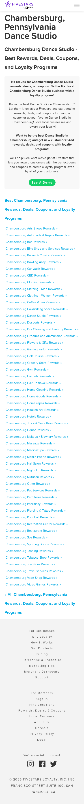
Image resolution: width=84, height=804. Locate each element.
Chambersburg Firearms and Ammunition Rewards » (42, 336)
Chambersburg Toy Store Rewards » (30, 564)
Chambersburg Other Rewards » (28, 483)
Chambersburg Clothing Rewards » (30, 282)
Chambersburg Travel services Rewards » (34, 571)
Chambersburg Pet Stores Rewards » (31, 497)
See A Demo (42, 182)
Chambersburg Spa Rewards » (26, 537)
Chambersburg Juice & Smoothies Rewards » (37, 423)
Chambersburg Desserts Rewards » (30, 322)
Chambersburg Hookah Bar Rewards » (32, 409)
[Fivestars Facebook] (42, 763)
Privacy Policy (42, 734)
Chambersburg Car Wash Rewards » (30, 268)
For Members (42, 693)
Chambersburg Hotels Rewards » (28, 416)
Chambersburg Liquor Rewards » (28, 430)
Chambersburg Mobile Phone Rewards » (33, 457)
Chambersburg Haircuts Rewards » (30, 376)
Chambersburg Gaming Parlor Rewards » (34, 349)
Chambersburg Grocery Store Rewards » (34, 362)
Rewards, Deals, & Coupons (42, 710)
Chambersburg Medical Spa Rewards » (32, 450)
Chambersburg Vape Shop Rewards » (31, 577)
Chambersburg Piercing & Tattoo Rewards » (36, 510)
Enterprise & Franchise (42, 660)
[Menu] (77, 5)
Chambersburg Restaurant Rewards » (31, 530)
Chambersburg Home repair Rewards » (33, 403)
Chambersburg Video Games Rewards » (33, 584)
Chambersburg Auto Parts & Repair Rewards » (37, 235)
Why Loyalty (42, 637)
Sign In (42, 699)
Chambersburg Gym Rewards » (27, 369)
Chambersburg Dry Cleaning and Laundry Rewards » (42, 329)
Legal (42, 740)
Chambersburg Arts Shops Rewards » (32, 228)
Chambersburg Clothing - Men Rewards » (34, 289)
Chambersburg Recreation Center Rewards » (37, 524)
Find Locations (42, 705)
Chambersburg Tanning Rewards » (29, 551)
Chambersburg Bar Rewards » (26, 242)
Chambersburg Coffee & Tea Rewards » (33, 302)
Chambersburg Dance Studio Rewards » (33, 315)
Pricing (42, 654)
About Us (42, 722)
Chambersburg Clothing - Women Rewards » (36, 295)
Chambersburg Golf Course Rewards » (32, 356)
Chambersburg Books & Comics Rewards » (35, 255)
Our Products (42, 648)
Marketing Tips (42, 666)
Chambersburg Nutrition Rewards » (30, 477)
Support (42, 677)
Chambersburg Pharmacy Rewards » (31, 504)
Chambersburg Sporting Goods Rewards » (35, 544)
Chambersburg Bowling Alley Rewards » (33, 262)
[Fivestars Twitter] (53, 763)
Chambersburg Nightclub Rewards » (31, 470)
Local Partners (41, 716)
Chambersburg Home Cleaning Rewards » (35, 389)
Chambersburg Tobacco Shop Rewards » (34, 557)
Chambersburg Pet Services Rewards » (33, 490)
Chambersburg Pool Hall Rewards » (30, 517)
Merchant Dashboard (42, 671)
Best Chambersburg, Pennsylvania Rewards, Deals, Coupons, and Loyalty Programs (39, 209)
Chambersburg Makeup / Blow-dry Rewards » (37, 436)
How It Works (42, 642)
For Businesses (42, 631)
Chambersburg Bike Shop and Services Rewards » (40, 248)
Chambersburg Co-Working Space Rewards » (37, 309)
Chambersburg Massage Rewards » (30, 443)
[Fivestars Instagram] (31, 763)
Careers (42, 728)
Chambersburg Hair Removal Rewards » (33, 383)
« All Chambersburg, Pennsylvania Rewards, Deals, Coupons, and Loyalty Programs (39, 603)
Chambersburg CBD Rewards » (27, 275)
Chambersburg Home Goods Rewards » (33, 396)
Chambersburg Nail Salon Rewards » (31, 463)
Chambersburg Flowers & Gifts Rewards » (34, 342)
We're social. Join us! (42, 755)
